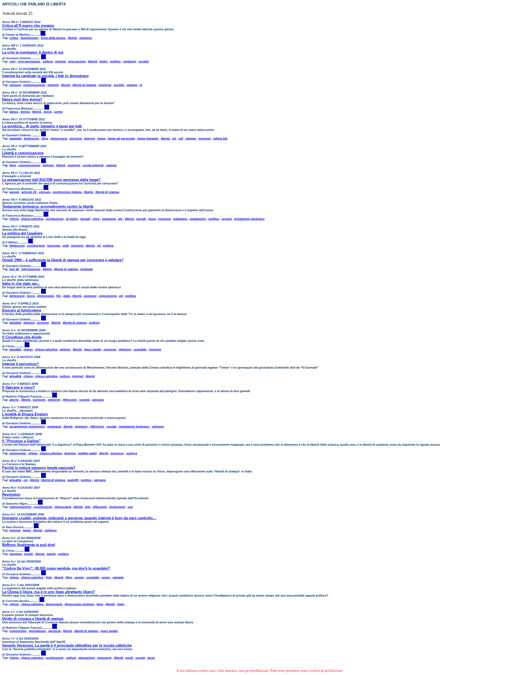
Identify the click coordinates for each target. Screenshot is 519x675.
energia (60, 61)
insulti (28, 553)
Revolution (11, 494)
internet (53, 85)
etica (96, 218)
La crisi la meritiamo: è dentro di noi (33, 52)
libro (69, 577)
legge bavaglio (148, 138)
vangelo (118, 577)
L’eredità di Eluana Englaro (25, 414)
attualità (15, 322)
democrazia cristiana (79, 604)
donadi (85, 218)
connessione (43, 506)
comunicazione (34, 85)
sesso (48, 111)
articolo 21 (29, 192)
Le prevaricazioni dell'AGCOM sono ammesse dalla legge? (51, 180)
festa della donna (53, 37)
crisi (12, 61)
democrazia (59, 138)
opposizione (108, 295)
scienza (131, 453)
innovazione (77, 61)
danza (13, 111)
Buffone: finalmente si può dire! (28, 545)
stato (120, 604)
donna (25, 111)
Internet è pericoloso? (20, 364)
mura (152, 218)
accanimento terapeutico (27, 426)
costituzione (55, 218)
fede (49, 577)
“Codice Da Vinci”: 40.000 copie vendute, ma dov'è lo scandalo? (56, 568)
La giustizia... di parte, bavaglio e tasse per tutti (42, 126)
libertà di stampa (84, 85)
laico (100, 604)
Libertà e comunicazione (23, 153)
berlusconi (31, 138)
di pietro (72, 218)
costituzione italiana (67, 192)
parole (51, 553)
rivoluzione (117, 506)
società (143, 61)
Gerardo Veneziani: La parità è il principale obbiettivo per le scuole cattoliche (67, 645)
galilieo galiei (87, 453)
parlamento (198, 218)
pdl (180, 138)
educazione (86, 657)
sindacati (129, 61)
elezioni (29, 322)
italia (66, 295)
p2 (99, 245)
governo (43, 322)
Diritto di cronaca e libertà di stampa (32, 619)
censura (15, 85)
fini (58, 295)
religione (125, 349)
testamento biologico (249, 218)
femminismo (29, 37)
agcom (14, 192)
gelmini (65, 349)
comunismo (17, 631)
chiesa (14, 218)
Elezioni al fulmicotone (21, 310)
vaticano (98, 399)
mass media (92, 349)
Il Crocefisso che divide (22, 337)
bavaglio (15, 138)
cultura (48, 61)
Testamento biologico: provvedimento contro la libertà (47, 206)
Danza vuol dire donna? (22, 99)
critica (13, 37)
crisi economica (29, 61)
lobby (103, 61)
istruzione (104, 657)
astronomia (17, 453)
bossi (31, 295)
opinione (85, 37)
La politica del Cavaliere (22, 233)
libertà (72, 37)
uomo (58, 111)
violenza (50, 530)
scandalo (140, 349)
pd (174, 138)
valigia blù (220, 138)
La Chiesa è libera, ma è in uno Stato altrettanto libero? (48, 592)
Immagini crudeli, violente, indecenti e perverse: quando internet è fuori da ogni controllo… (79, 518)
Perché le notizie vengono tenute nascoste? (38, 468)
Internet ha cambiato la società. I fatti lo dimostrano (45, 76)
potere (79, 577)
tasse (151, 657)
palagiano (180, 218)
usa (130, 506)
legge (101, 138)
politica (115, 61)
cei (26, 480)
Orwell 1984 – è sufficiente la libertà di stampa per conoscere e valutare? (63, 260)
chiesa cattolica (32, 218)
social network (93, 165)
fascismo (53, 245)
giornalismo (37, 631)
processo (117, 453)
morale (141, 218)
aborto (14, 399)
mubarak (86, 269)
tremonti (204, 138)
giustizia (75, 138)
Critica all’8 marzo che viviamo (28, 26)
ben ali (14, 269)
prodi (129, 657)
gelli (66, 245)
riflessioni (70, 399)
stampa (132, 85)
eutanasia (109, 218)
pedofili (73, 480)
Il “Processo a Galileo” (21, 441)
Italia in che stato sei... (21, 284)
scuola (140, 657)
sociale (112, 426)
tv (140, 85)
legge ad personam (121, 138)
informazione (30, 269)
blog (45, 138)
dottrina (70, 453)
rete (87, 506)
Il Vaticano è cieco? (18, 387)
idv (120, 218)
